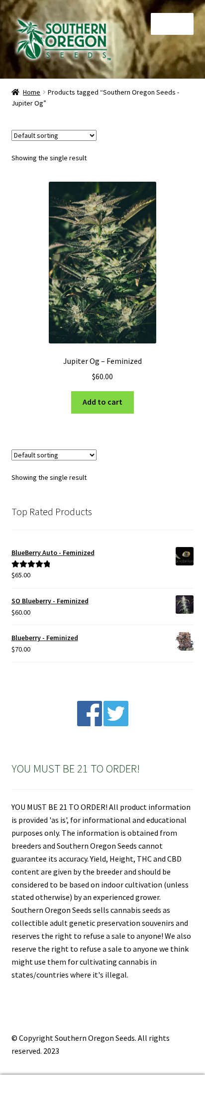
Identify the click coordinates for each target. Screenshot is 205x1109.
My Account (34, 1092)
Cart (158, 1083)
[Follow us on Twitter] (115, 723)
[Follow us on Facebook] (89, 723)
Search (102, 1092)
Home (31, 92)
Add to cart (102, 402)
